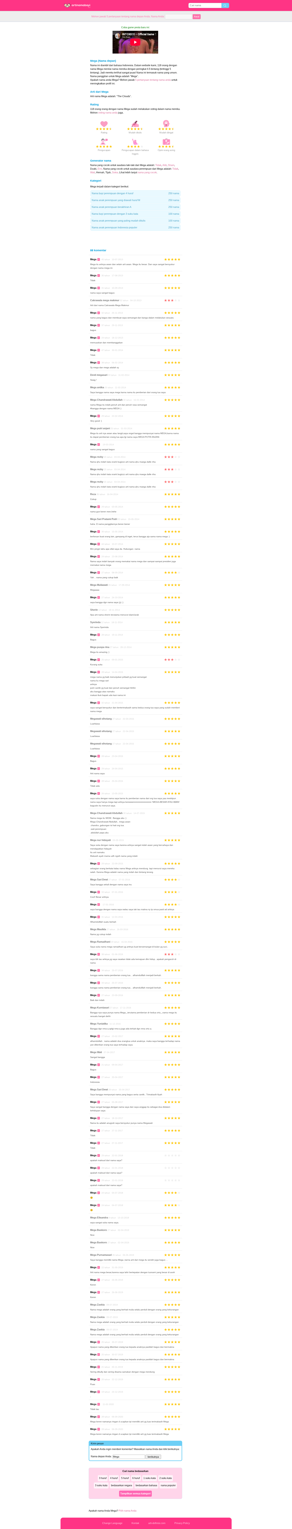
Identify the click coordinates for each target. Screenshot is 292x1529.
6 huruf (136, 1478)
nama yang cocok (147, 172)
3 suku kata (101, 1485)
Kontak (135, 1523)
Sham (171, 165)
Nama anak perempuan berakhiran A (135, 207)
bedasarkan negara (121, 1485)
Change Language (112, 1523)
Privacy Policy (182, 1523)
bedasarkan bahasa (146, 1485)
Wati (92, 172)
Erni (100, 168)
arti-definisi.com (156, 1523)
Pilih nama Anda (127, 1510)
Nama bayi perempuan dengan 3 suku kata (135, 214)
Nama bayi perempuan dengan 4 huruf (135, 193)
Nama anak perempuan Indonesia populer (135, 227)
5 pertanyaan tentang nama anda (153, 80)
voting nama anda (108, 112)
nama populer (168, 1485)
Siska (115, 172)
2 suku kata (165, 1478)
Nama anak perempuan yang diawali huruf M (135, 200)
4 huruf (114, 1478)
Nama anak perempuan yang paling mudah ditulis (135, 220)
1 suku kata (149, 1478)
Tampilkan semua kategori (135, 1493)
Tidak (158, 165)
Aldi (164, 165)
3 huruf (102, 1478)
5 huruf (125, 1478)
